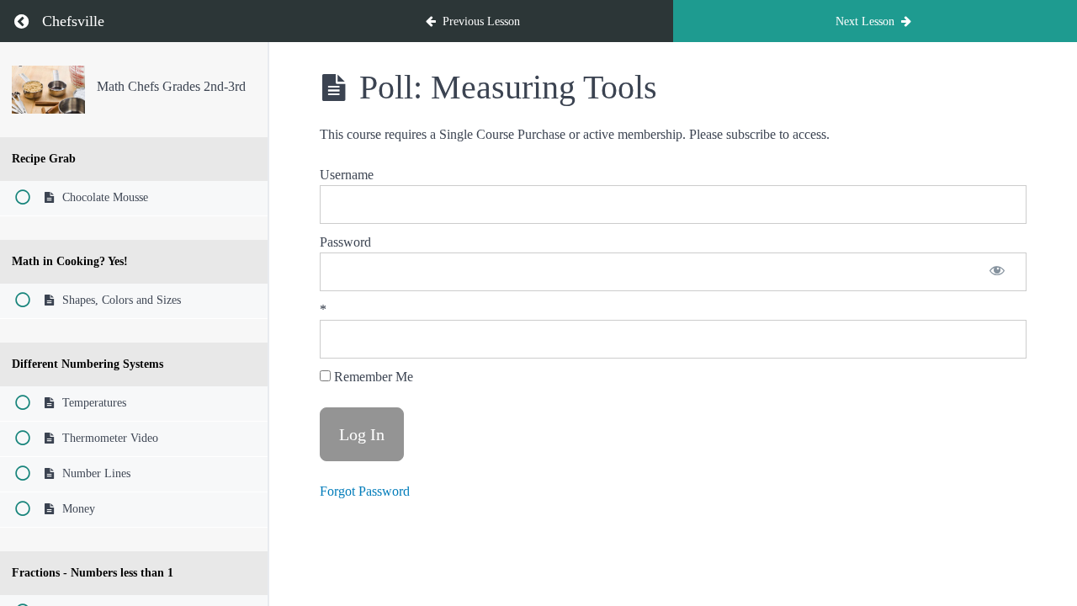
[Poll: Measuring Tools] (48, 90)
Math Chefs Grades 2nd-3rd (171, 86)
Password (345, 242)
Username (347, 174)
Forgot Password (365, 491)
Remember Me (372, 376)
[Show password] (997, 271)
